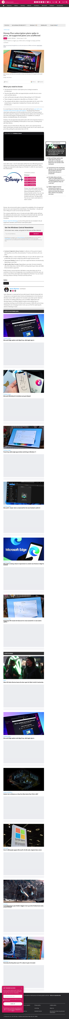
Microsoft (44, 5)
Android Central (38, 1011)
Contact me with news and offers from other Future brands (13, 1000)
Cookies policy (53, 1005)
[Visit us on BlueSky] (48, 2)
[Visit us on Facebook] (35, 2)
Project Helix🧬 (53, 25)
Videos (16, 5)
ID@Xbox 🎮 (43, 25)
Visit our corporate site (55, 995)
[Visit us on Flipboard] (43, 2)
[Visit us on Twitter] (37, 2)
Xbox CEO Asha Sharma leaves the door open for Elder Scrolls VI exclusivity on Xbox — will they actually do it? (56, 152)
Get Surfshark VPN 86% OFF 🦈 (19, 25)
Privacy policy (37, 1005)
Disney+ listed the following (10, 221)
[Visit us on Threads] (45, 2)
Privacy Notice (8, 238)
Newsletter (41, 81)
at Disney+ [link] (30, 178)
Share (7, 81)
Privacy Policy (17, 1008)
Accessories (60, 5)
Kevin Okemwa (12, 38)
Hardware (36, 5)
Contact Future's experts (24, 1005)
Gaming (23, 5)
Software (52, 5)
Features (9, 5)
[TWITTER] (11, 291)
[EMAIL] (15, 291)
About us (52, 1008)
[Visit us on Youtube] (39, 2)
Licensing (36, 1008)
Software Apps (7, 29)
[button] (64, 2)
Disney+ (6, 283)
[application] (23, 146)
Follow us (34, 81)
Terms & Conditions (11, 1009)
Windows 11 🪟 (33, 25)
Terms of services (20, 237)
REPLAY (29, 5)
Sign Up (13, 1004)
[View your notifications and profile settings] (59, 2)
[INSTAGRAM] (13, 291)
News (5, 38)
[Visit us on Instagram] (41, 2)
